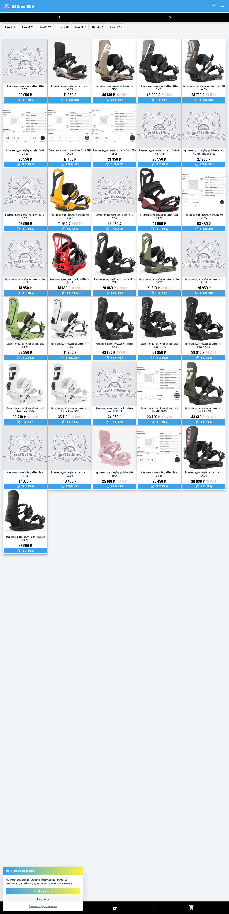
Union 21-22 (45, 27)
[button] (170, 17)
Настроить (43, 899)
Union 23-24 (80, 27)
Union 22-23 (63, 27)
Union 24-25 (98, 27)
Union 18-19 (10, 27)
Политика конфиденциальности (43, 906)
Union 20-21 (27, 27)
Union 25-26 (116, 27)
